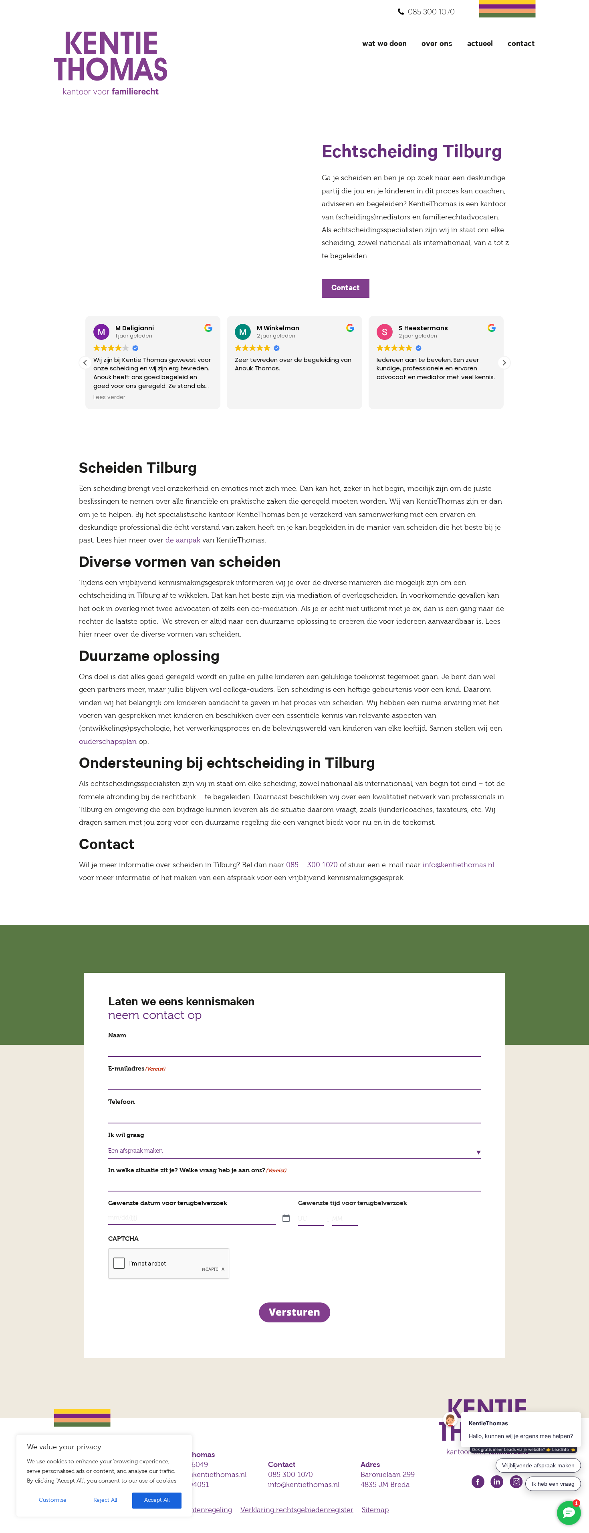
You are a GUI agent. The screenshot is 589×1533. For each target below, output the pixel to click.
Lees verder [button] (109, 397)
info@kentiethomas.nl (458, 865)
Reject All (105, 1500)
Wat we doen (384, 44)
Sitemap (375, 1510)
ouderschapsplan (108, 742)
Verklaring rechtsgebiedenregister (296, 1510)
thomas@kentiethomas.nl (204, 1475)
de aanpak (182, 540)
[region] (104, 1476)
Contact (521, 44)
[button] (504, 363)
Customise (53, 1500)
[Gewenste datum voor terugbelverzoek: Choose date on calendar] (286, 1219)
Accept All (156, 1500)
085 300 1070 (431, 13)
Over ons (437, 44)
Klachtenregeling (204, 1510)
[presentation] (169, 1264)
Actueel (480, 44)
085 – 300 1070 (312, 865)
